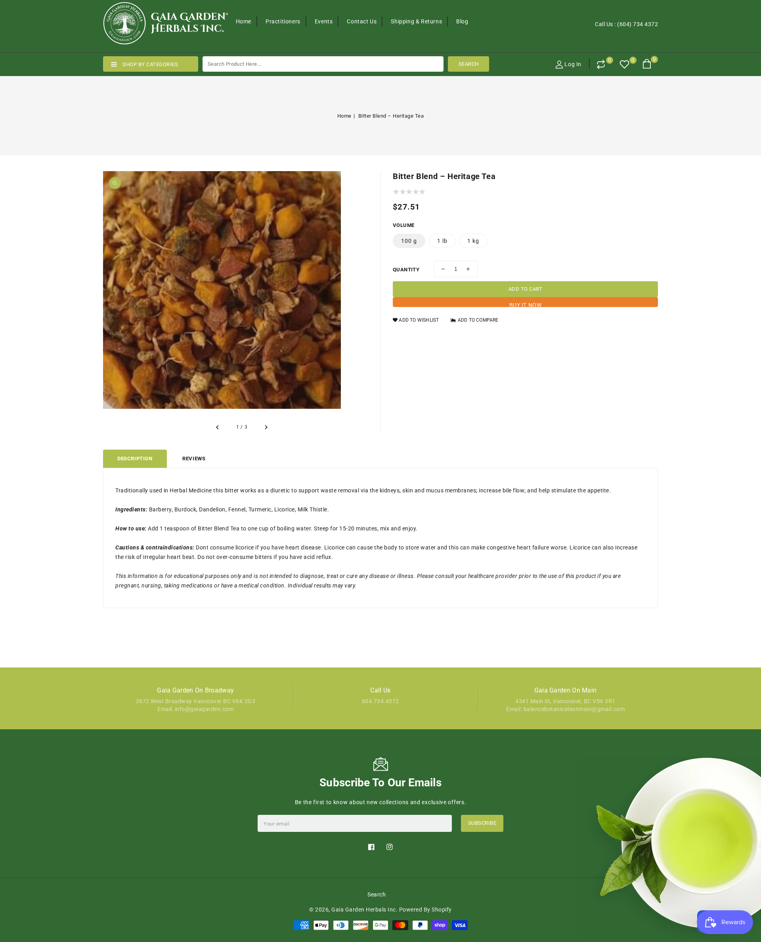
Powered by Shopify (425, 909)
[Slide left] (218, 427)
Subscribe (482, 823)
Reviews (193, 458)
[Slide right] (265, 427)
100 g (409, 241)
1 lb (442, 241)
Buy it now (525, 304)
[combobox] (323, 64)
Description (135, 458)
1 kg (473, 241)
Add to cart (526, 289)
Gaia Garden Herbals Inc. (364, 909)
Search (376, 894)
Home (344, 116)
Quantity (406, 270)
